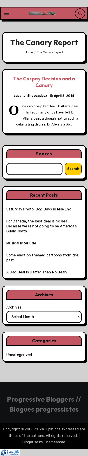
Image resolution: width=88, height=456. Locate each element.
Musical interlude (21, 243)
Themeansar (54, 442)
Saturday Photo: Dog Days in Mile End (39, 209)
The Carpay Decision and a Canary (44, 81)
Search (44, 154)
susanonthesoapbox (30, 96)
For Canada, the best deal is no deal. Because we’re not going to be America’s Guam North (41, 226)
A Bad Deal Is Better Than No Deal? (36, 272)
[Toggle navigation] (6, 13)
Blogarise (30, 442)
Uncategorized (19, 355)
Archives (13, 307)
